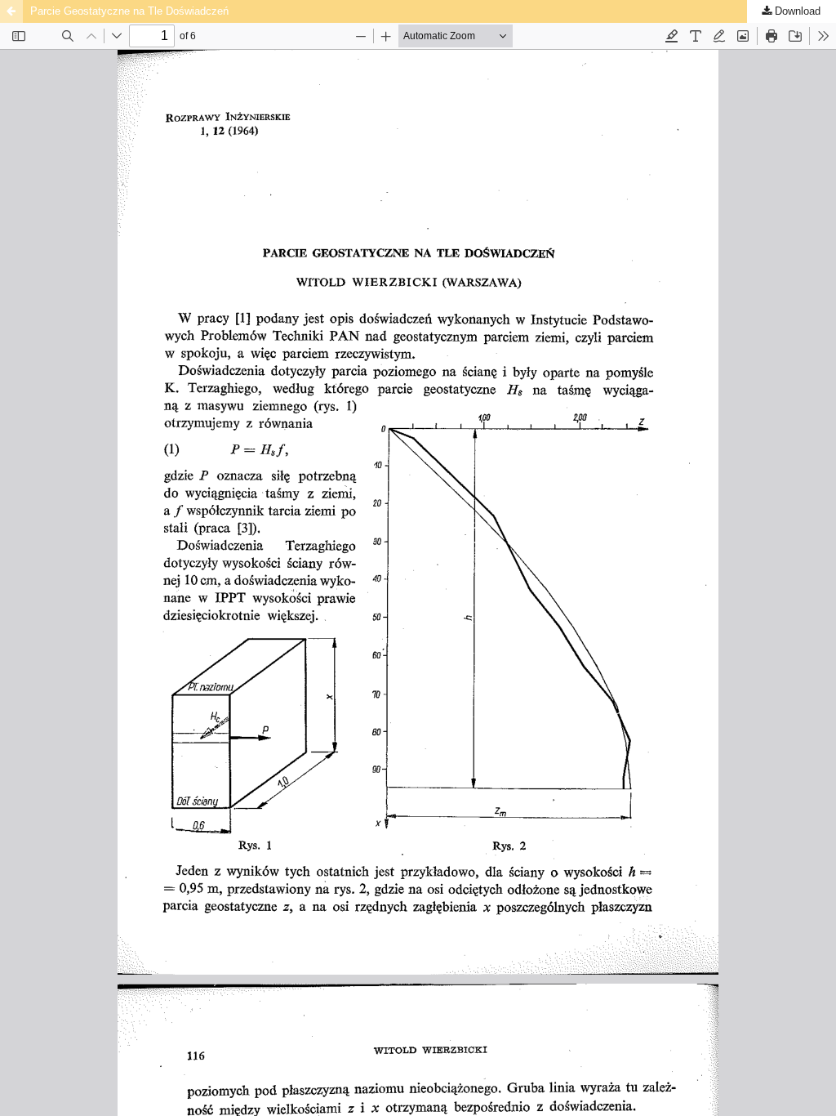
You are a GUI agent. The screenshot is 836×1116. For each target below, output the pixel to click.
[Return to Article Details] (11, 11)
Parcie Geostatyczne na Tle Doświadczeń (129, 11)
